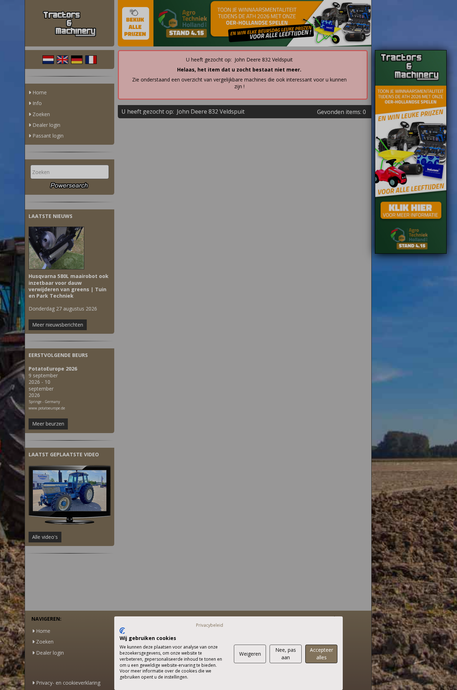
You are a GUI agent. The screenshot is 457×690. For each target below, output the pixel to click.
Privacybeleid (209, 625)
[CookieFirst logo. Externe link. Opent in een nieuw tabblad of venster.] (122, 630)
